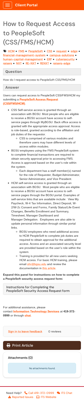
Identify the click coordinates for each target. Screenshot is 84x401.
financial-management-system (24, 55)
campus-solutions (62, 55)
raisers (7, 63)
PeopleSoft (35, 51)
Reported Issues (22, 397)
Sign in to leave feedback (25, 331)
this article (48, 268)
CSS (49, 51)
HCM (11, 51)
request (61, 51)
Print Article (22, 345)
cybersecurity (65, 59)
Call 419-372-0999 (41, 393)
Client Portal (26, 5)
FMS (21, 51)
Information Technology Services (36, 311)
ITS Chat (66, 393)
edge (74, 51)
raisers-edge (61, 63)
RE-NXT (31, 63)
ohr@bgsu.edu (36, 264)
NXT (19, 63)
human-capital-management (23, 59)
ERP (49, 59)
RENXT (44, 63)
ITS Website (48, 397)
